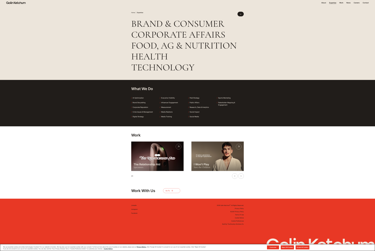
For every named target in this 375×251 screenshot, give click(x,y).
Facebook (134, 213)
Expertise (332, 3)
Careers (357, 3)
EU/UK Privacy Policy (237, 211)
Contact (366, 3)
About (323, 3)
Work (341, 3)
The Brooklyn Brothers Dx (235, 224)
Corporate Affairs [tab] (178, 34)
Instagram (134, 209)
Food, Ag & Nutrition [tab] (184, 45)
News (348, 3)
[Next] (241, 176)
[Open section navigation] (241, 14)
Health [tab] (149, 56)
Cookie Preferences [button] (237, 221)
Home (133, 12)
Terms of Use (239, 215)
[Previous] (235, 176)
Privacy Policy (239, 208)
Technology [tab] (162, 67)
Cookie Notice (239, 218)
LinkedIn (134, 205)
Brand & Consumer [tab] (177, 23)
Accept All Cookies (302, 247)
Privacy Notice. (141, 247)
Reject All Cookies (287, 247)
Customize (273, 247)
